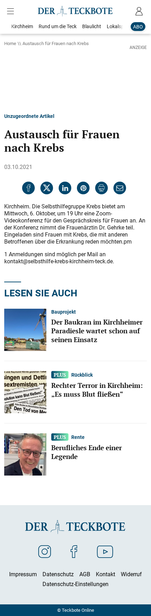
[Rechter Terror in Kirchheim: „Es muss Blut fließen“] (25, 391)
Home (10, 43)
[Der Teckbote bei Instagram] (44, 551)
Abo (138, 26)
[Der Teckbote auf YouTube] (105, 551)
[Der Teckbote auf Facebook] (74, 551)
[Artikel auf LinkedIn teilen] (65, 188)
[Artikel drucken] (101, 188)
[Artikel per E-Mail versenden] (119, 188)
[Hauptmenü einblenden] (12, 11)
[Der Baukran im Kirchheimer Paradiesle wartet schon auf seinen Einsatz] (25, 329)
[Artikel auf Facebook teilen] (28, 188)
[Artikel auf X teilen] (46, 188)
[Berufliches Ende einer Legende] (25, 454)
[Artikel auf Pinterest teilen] (83, 188)
